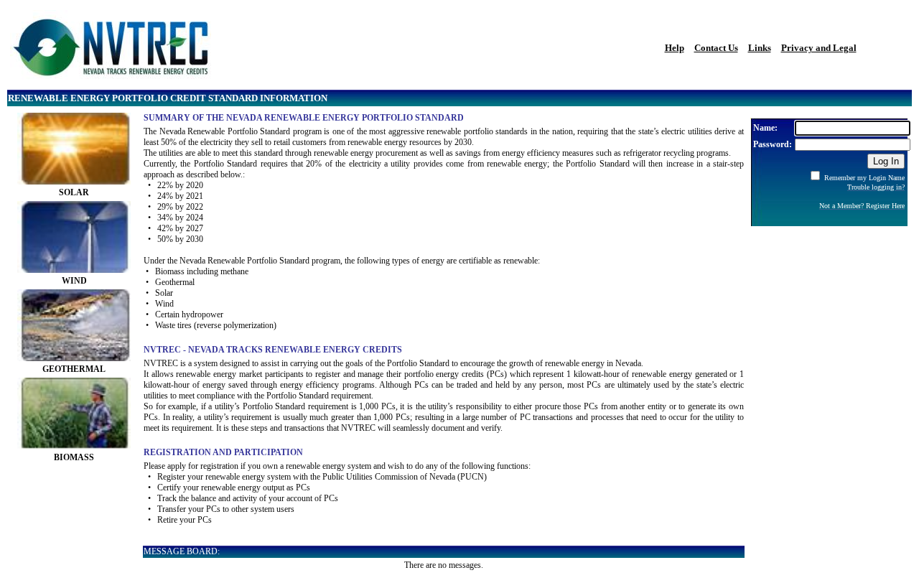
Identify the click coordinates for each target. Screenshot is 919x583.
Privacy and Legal (819, 47)
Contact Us (716, 47)
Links (759, 47)
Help (674, 47)
